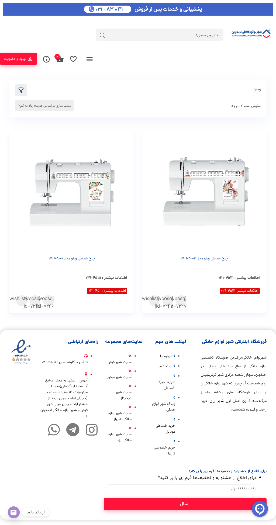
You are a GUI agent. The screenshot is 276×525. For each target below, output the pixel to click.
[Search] (102, 35)
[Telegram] (73, 429)
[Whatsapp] (54, 429)
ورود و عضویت (15, 59)
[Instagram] (91, 429)
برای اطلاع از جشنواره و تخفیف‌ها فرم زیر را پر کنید (207, 478)
